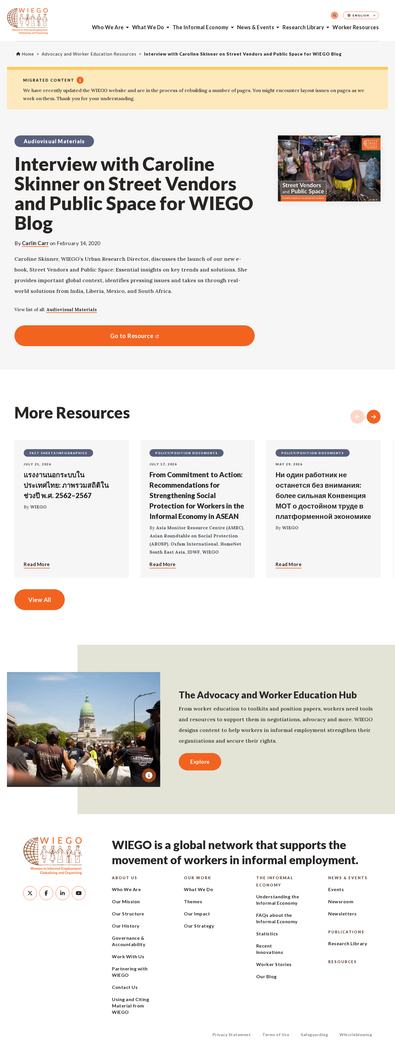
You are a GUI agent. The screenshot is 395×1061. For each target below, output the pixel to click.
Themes (193, 901)
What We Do (148, 27)
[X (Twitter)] (30, 893)
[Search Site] (334, 15)
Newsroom (340, 901)
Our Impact (197, 913)
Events (336, 889)
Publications (346, 932)
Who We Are (108, 27)
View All (39, 599)
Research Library (303, 27)
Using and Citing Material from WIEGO (130, 1005)
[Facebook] (46, 893)
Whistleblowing (355, 1034)
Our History (126, 925)
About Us (124, 877)
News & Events (255, 27)
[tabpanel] (83, 729)
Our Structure (128, 913)
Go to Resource (83, 335)
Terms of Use (275, 1034)
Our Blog (266, 976)
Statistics (267, 933)
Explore (200, 762)
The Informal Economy (201, 27)
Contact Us (125, 987)
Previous (357, 417)
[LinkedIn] (62, 893)
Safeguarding (314, 1034)
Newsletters (342, 913)
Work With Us (128, 956)
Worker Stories (274, 964)
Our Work (197, 877)
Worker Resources (356, 27)
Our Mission (126, 901)
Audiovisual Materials (71, 309)
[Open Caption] (149, 775)
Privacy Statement (232, 1034)
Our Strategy (199, 925)
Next (374, 417)
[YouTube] (79, 893)
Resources (342, 961)
